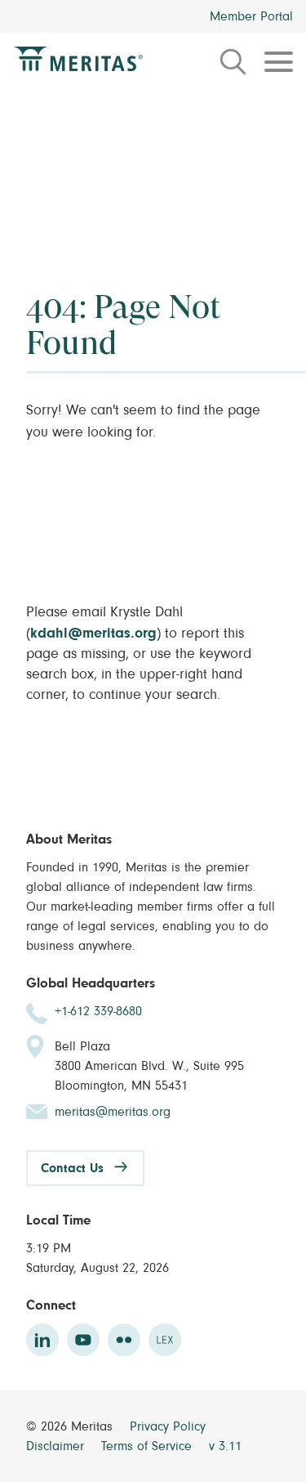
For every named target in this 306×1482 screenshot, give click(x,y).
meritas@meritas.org (113, 1111)
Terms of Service (148, 1446)
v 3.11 (225, 1446)
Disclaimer (57, 1446)
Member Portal (251, 16)
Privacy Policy (168, 1426)
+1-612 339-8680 (98, 1011)
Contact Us (72, 1168)
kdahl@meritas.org (93, 633)
